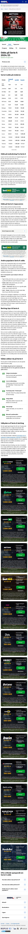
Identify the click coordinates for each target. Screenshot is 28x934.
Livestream (22, 48)
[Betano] (7, 685)
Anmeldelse (20, 472)
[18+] (22, 928)
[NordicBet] (7, 850)
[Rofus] (6, 928)
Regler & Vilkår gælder (7, 539)
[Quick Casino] (7, 462)
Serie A (6, 9)
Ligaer (4, 912)
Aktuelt (4, 902)
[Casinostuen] (7, 764)
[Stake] (7, 635)
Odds (9, 44)
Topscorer (16, 44)
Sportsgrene (5, 917)
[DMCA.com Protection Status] (6, 931)
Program (4, 48)
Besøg (20, 469)
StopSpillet (12, 256)
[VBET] (7, 606)
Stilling (11, 48)
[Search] (22, 1)
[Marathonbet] (7, 813)
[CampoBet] (7, 520)
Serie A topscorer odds (8, 231)
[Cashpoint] (7, 712)
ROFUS (21, 256)
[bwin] (7, 738)
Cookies (7, 923)
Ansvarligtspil (18, 898)
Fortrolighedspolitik (15, 923)
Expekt (22, 80)
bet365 (17, 80)
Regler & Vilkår (5, 199)
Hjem (2, 9)
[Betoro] (7, 548)
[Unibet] (7, 661)
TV (16, 48)
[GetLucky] (7, 788)
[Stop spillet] (14, 928)
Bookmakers (5, 907)
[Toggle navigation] (26, 1)
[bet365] (7, 580)
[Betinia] (7, 493)
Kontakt (2, 923)
